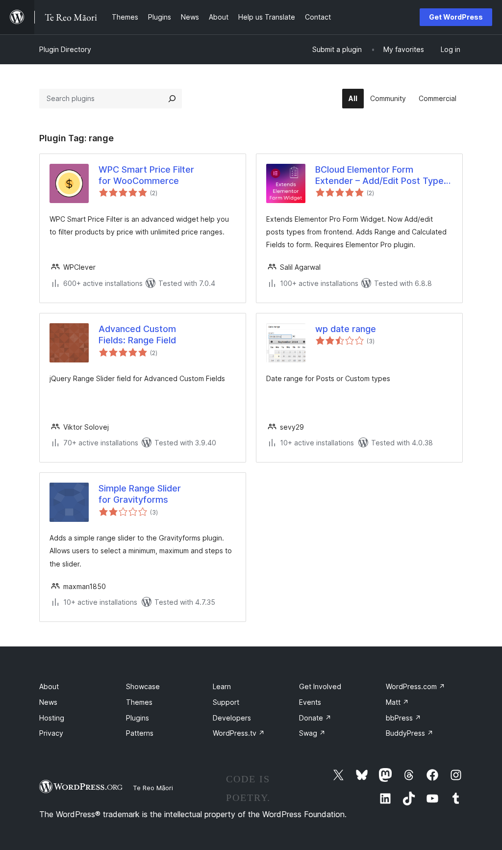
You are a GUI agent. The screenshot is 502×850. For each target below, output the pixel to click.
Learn (222, 686)
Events (310, 702)
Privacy (51, 733)
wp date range (345, 329)
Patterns (139, 733)
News (48, 702)
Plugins (137, 718)
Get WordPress (456, 17)
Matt (397, 702)
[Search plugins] (172, 98)
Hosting (51, 718)
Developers (232, 718)
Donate (315, 718)
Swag (312, 733)
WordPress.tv (239, 733)
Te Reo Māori (153, 788)
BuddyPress (409, 733)
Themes (139, 702)
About (49, 686)
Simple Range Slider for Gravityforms (140, 494)
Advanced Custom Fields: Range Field (137, 334)
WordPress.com (415, 686)
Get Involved (320, 686)
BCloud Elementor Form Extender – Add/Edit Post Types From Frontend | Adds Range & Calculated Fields (382, 175)
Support (226, 702)
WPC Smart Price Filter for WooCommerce (146, 175)
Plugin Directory (65, 49)
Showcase (143, 686)
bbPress (403, 718)
